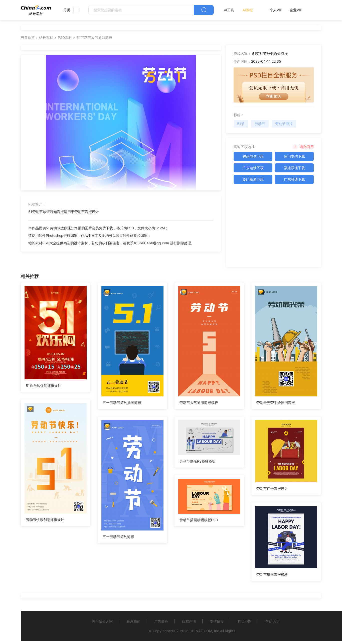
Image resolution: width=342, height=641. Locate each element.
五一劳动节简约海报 (118, 537)
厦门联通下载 (253, 179)
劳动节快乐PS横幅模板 (198, 461)
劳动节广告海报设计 (272, 488)
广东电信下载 (253, 168)
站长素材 (46, 37)
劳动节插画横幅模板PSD (199, 520)
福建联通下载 (294, 168)
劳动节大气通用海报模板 (199, 402)
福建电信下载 (253, 156)
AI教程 (248, 10)
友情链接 (217, 621)
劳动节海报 (284, 124)
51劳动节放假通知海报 (94, 37)
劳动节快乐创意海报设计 (45, 519)
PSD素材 (65, 37)
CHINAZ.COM (201, 631)
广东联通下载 (294, 179)
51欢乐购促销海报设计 (43, 385)
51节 (241, 124)
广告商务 (161, 621)
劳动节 (260, 124)
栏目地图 (245, 621)
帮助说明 (272, 621)
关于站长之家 (102, 621)
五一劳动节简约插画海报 (122, 402)
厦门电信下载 (294, 156)
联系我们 (133, 621)
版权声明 (189, 621)
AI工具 (229, 10)
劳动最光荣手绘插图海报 (275, 402)
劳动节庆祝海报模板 (272, 574)
